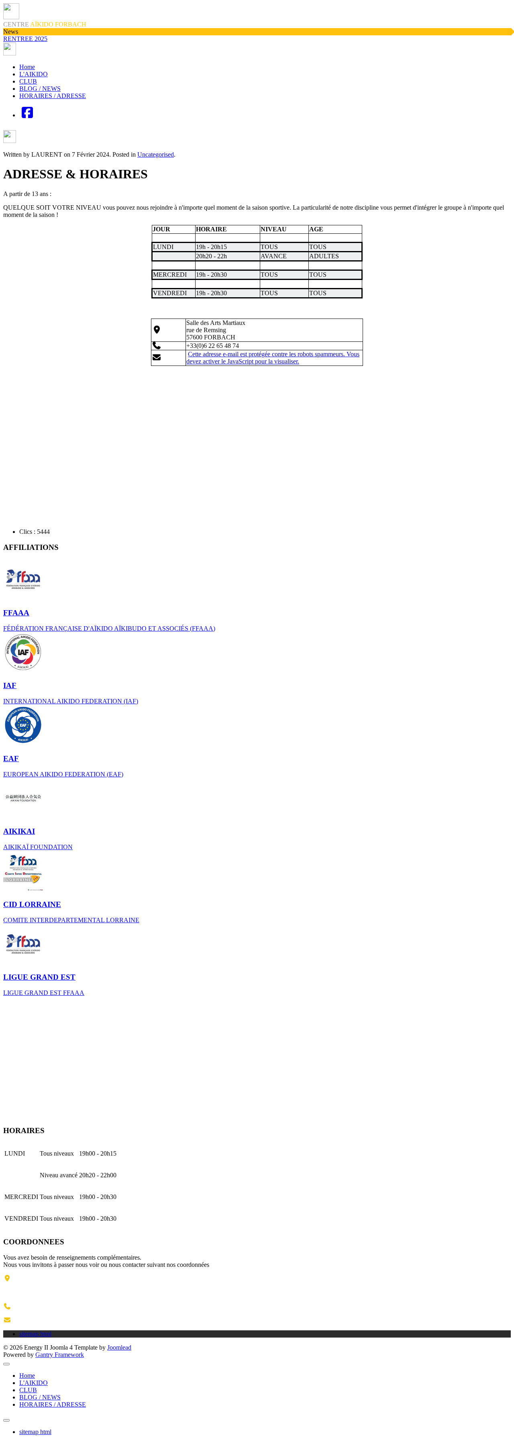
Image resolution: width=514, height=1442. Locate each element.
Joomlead (119, 1347)
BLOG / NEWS (40, 88)
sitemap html (35, 1431)
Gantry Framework (59, 1354)
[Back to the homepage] (9, 53)
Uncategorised (155, 154)
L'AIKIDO (33, 74)
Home (27, 66)
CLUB (28, 81)
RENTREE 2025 (25, 38)
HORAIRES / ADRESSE (52, 95)
